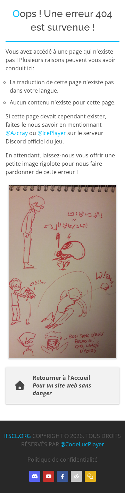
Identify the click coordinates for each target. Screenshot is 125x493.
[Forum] (90, 476)
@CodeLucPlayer (82, 444)
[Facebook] (62, 476)
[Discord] (34, 476)
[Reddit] (76, 476)
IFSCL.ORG (17, 436)
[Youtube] (48, 476)
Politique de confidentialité (62, 459)
